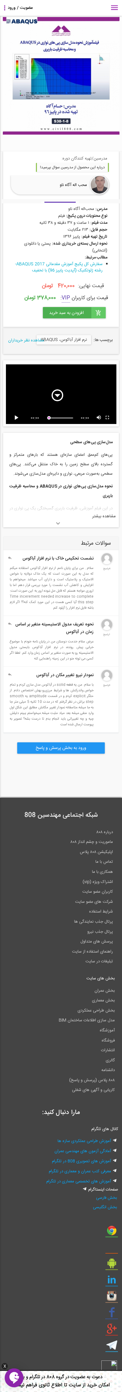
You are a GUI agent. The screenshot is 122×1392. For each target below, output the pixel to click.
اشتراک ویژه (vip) (98, 882)
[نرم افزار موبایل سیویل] (111, 1265)
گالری (110, 1060)
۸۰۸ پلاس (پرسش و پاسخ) (92, 1080)
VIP (66, 298)
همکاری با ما (102, 871)
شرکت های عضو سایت (94, 901)
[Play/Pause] (17, 417)
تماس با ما (104, 861)
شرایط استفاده (101, 911)
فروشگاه (108, 1040)
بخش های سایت (100, 978)
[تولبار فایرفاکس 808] (111, 1249)
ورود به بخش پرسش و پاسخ (61, 748)
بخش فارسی (106, 1197)
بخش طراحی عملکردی (96, 1010)
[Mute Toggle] (99, 417)
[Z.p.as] (106, 563)
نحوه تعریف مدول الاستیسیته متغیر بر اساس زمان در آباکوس (54, 628)
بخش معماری (103, 1000)
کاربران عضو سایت (97, 891)
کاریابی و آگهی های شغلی (93, 1090)
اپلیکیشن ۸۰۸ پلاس (96, 852)
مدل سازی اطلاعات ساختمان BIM (87, 1020)
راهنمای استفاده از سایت (92, 951)
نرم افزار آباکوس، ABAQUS (64, 339)
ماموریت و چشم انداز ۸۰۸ (91, 841)
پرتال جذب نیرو (100, 931)
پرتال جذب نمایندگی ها (93, 921)
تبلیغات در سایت (99, 961)
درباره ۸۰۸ (104, 832)
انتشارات (108, 1050)
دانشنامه (108, 1070)
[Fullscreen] (107, 417)
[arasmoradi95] (106, 679)
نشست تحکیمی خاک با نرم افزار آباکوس (58, 558)
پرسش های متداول (96, 941)
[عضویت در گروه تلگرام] (111, 1347)
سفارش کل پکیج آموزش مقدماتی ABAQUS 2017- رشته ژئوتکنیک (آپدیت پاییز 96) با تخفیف (59, 267)
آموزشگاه (107, 1030)
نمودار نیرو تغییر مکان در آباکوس (65, 675)
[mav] (106, 629)
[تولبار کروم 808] (111, 1233)
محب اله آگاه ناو (73, 185)
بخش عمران (104, 990)
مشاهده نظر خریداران (26, 340)
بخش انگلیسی (105, 1207)
